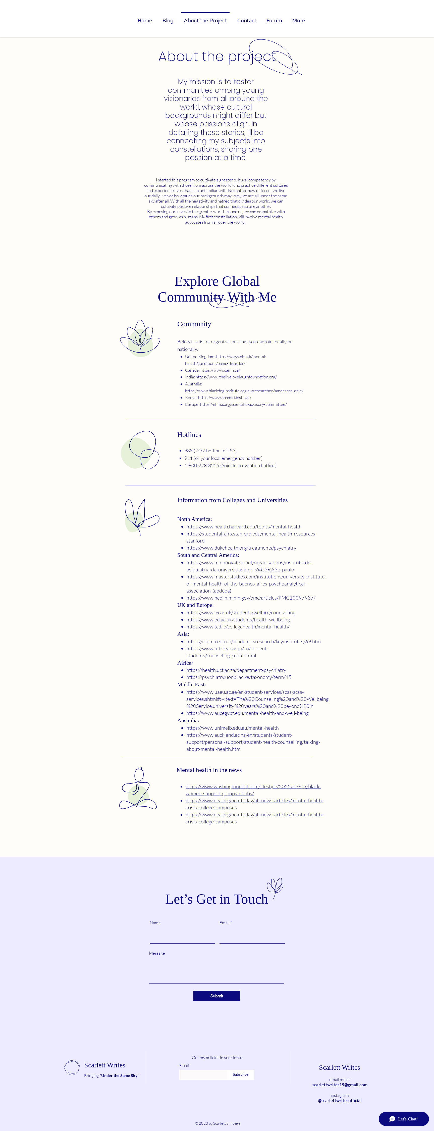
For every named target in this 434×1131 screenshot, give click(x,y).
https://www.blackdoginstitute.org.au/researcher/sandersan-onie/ (244, 390)
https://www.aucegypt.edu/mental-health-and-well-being (247, 713)
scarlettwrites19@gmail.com (339, 1084)
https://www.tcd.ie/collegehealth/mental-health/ (238, 626)
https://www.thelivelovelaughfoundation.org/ (236, 376)
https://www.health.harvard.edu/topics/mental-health (244, 526)
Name (155, 922)
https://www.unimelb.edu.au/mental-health (232, 728)
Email (225, 922)
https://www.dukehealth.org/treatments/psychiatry (241, 548)
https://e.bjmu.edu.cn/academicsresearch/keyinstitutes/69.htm (253, 641)
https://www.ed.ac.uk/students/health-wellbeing (238, 619)
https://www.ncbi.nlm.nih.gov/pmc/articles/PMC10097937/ (250, 598)
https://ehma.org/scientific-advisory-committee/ (243, 404)
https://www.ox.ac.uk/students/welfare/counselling (240, 612)
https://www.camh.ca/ (220, 370)
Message (157, 953)
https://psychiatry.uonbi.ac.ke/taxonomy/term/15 (239, 677)
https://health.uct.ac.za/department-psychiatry (236, 670)
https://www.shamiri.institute (224, 397)
